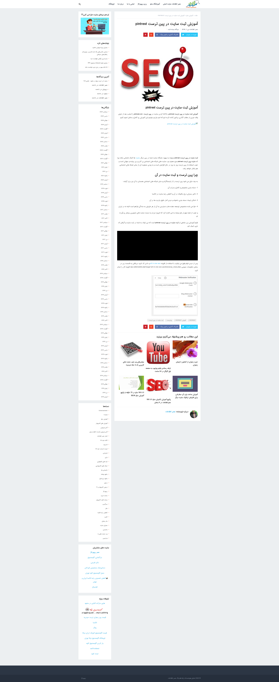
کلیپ (105, 517)
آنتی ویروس (103, 428)
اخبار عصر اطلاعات (102, 436)
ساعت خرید (104, 496)
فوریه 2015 (104, 354)
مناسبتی (105, 530)
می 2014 (105, 393)
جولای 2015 (104, 333)
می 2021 (104, 171)
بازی (106, 457)
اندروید (105, 445)
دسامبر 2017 (103, 210)
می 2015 (104, 342)
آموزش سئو (189, 15)
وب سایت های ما (102, 534)
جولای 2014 (104, 384)
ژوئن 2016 (104, 286)
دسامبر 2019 (103, 184)
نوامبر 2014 (104, 367)
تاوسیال (95, 587)
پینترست (169, 320)
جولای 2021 (104, 163)
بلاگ (95, 628)
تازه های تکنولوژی (102, 462)
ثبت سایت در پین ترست (156, 320)
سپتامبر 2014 (103, 376)
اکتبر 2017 (104, 218)
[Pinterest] (145, 35)
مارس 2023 (104, 137)
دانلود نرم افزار (103, 479)
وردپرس (105, 538)
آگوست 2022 (103, 150)
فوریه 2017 (104, 252)
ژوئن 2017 (104, 235)
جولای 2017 (104, 231)
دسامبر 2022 (103, 142)
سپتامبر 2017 (103, 222)
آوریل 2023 (104, 133)
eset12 (94, 85)
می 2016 (104, 290)
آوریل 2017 (104, 244)
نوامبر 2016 (104, 265)
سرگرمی (105, 504)
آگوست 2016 (103, 278)
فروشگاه (111, 4)
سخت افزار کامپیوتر (101, 500)
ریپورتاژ (105, 491)
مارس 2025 (104, 116)
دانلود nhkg (104, 474)
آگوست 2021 (103, 159)
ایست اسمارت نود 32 (101, 449)
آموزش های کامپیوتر (101, 423)
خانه (196, 15)
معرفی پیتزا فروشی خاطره (100, 48)
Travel (105, 415)
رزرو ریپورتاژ (142, 4)
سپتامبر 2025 (103, 112)
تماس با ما (130, 4)
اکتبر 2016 (104, 269)
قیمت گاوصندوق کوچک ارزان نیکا (94, 633)
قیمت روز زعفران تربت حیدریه (95, 617)
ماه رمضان (104, 521)
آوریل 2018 (104, 193)
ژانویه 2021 (104, 176)
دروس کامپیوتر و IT (101, 487)
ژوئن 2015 (104, 337)
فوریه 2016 (104, 303)
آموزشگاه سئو (155, 4)
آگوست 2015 (103, 329)
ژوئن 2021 (104, 167)
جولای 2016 (104, 282)
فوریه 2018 (104, 201)
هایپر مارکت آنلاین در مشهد (95, 603)
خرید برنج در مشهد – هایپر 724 (92, 81)
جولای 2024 (104, 120)
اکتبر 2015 (104, 320)
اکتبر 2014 (104, 371)
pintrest (192, 320)
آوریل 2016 (104, 295)
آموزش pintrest (180, 320)
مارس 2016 (104, 299)
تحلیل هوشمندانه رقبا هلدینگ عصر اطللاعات (181, 678)
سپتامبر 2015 (103, 324)
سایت (138, 158)
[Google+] (151, 35)
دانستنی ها (104, 470)
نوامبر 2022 (104, 146)
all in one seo (155, 263)
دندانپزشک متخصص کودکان (95, 568)
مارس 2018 (104, 197)
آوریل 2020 (104, 180)
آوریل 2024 (104, 125)
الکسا (95, 622)
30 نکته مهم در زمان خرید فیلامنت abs (96, 67)
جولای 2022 (104, 154)
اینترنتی (105, 453)
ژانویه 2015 (104, 359)
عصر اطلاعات (194, 29)
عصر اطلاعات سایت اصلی (172, 4)
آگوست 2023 (103, 129)
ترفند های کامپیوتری (101, 466)
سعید (105, 81)
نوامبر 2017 (104, 214)
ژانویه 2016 (104, 307)
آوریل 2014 (104, 397)
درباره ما (121, 4)
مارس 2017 (104, 248)
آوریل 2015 (104, 346)
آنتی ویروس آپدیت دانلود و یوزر (98, 432)
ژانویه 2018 (104, 205)
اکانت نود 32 (103, 440)
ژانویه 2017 (104, 256)
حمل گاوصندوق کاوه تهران (94, 573)
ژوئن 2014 (104, 388)
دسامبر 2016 (103, 261)
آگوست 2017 (103, 227)
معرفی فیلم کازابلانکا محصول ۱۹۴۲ (97, 63)
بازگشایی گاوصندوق (95, 557)
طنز (106, 508)
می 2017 (104, 239)
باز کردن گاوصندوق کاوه (95, 643)
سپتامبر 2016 (103, 273)
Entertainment (103, 411)
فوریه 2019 (104, 188)
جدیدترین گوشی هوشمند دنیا (99, 59)
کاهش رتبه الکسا (102, 513)
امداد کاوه (94, 654)
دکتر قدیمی (95, 562)
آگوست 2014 (103, 380)
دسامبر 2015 (103, 312)
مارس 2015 (104, 350)
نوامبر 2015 (104, 316)
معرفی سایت (103, 525)
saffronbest (94, 648)
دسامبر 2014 (103, 363)
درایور (105, 483)
